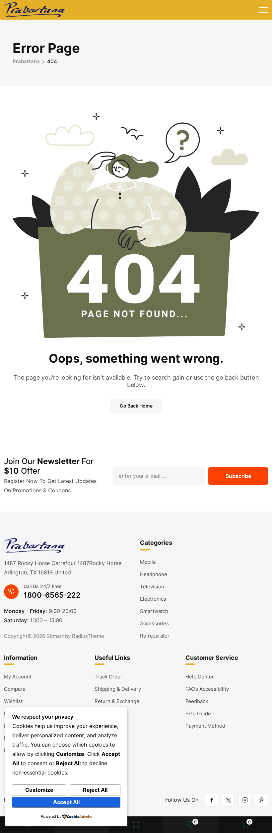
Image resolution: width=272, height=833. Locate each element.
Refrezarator (155, 636)
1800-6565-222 (52, 595)
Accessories (154, 623)
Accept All (66, 802)
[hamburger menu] (263, 10)
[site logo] (34, 9)
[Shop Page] (136, 824)
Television (152, 586)
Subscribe (238, 476)
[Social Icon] (211, 799)
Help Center (199, 676)
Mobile (148, 562)
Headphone (153, 574)
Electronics (153, 599)
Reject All (95, 789)
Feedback (196, 701)
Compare (15, 689)
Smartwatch (154, 611)
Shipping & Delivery (118, 689)
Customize (39, 789)
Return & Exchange (117, 701)
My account (18, 676)
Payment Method (205, 726)
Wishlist (13, 701)
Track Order (108, 676)
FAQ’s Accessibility (207, 689)
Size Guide (198, 713)
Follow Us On (181, 799)
